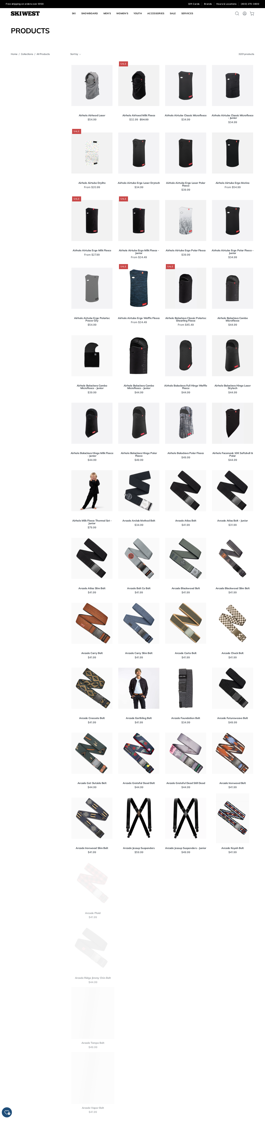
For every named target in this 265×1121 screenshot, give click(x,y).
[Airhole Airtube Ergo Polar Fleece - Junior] (232, 220)
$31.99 (232, 525)
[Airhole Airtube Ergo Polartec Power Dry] (92, 288)
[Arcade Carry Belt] (92, 623)
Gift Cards (194, 4)
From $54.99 (233, 187)
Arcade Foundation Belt (185, 718)
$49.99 (138, 460)
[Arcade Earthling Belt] (138, 688)
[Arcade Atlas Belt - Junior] (232, 491)
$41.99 (186, 525)
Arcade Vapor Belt (92, 1108)
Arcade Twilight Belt (232, 1043)
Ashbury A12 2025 (185, 1108)
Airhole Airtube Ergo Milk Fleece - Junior (139, 251)
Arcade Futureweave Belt (232, 718)
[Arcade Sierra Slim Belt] (232, 948)
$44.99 (232, 325)
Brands (208, 4)
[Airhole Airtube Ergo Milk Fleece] (92, 220)
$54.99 (92, 119)
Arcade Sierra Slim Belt (232, 978)
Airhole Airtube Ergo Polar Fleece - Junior (232, 251)
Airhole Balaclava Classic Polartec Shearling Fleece (185, 319)
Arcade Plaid (92, 913)
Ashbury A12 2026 (232, 1108)
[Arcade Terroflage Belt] (138, 1013)
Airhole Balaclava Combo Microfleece (232, 319)
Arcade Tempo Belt (92, 1043)
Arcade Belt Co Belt (138, 588)
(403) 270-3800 (250, 4)
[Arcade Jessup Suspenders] (138, 818)
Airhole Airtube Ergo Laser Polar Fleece (185, 184)
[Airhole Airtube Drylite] (92, 153)
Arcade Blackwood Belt (186, 588)
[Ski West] (25, 13)
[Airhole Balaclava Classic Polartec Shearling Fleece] (185, 288)
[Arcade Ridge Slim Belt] (138, 948)
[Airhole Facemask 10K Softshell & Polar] (232, 423)
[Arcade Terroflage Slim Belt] (185, 1013)
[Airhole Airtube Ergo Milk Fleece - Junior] (138, 220)
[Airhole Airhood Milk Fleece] (138, 85)
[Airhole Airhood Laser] (92, 85)
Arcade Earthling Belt (139, 718)
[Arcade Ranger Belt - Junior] (185, 883)
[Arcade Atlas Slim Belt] (92, 558)
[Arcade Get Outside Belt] (92, 753)
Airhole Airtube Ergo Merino (232, 183)
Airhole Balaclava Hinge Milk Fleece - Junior (92, 454)
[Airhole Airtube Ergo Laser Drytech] (138, 153)
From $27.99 (92, 254)
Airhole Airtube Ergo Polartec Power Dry (92, 319)
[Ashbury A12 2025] (185, 1078)
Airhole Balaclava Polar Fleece (185, 453)
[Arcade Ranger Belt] (138, 883)
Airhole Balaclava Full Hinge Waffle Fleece (185, 387)
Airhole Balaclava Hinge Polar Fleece (139, 454)
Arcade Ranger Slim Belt (232, 913)
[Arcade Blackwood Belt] (185, 558)
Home (14, 54)
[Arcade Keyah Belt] (232, 818)
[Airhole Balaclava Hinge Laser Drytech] (232, 356)
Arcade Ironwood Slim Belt (92, 848)
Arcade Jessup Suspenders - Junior (185, 848)
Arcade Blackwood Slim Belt (233, 588)
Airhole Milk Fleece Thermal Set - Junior (92, 522)
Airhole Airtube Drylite (92, 183)
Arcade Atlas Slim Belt (91, 588)
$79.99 (92, 527)
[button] (187, 13)
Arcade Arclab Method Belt (138, 520)
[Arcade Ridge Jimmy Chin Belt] (92, 948)
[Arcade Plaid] (92, 883)
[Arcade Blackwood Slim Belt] (232, 558)
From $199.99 (185, 1112)
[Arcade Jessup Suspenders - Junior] (185, 818)
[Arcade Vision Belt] (138, 1078)
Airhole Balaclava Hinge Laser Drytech (233, 387)
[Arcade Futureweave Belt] (232, 688)
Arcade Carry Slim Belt (138, 653)
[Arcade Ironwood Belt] (232, 753)
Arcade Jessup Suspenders (138, 848)
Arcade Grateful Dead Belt (139, 783)
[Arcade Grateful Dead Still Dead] (185, 753)
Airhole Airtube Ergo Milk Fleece (92, 250)
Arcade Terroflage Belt (138, 1043)
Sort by (74, 54)
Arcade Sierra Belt (186, 978)
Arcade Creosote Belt (92, 718)
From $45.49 (186, 325)
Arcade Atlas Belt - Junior (232, 520)
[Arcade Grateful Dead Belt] (138, 753)
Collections (27, 54)
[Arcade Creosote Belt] (92, 688)
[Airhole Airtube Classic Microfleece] (185, 85)
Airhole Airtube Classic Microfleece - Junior (232, 116)
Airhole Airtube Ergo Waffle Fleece (139, 318)
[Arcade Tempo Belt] (92, 1013)
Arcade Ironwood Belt (232, 783)
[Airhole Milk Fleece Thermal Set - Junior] (92, 491)
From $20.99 (92, 187)
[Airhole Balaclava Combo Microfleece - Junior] (92, 356)
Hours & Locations (226, 4)
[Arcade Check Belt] (232, 623)
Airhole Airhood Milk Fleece (138, 115)
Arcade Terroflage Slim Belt (185, 1043)
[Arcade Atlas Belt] (185, 491)
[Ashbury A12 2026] (232, 1078)
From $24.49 (139, 257)
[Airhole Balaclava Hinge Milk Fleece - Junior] (92, 423)
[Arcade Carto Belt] (185, 623)
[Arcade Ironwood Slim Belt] (92, 818)
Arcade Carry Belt (92, 653)
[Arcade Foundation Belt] (185, 688)
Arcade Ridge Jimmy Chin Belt (92, 978)
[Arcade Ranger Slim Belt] (232, 883)
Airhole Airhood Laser (92, 115)
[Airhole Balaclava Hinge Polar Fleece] (138, 423)
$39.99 (185, 189)
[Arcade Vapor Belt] (92, 1078)
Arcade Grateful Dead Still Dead (185, 783)
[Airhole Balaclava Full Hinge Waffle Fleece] (185, 356)
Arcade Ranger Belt (139, 913)
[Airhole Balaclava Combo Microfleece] (232, 288)
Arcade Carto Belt (185, 653)
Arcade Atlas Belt (185, 520)
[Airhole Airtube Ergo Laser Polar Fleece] (185, 153)
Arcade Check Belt (233, 653)
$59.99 (138, 852)
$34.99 (185, 119)
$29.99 (185, 917)
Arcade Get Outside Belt (92, 783)
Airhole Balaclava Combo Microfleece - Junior (92, 387)
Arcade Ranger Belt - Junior (185, 913)
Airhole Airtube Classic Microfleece (185, 115)
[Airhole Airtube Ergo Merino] (232, 153)
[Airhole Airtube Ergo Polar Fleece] (185, 220)
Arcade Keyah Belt (232, 848)
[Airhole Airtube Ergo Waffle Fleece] (138, 288)
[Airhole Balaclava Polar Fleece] (185, 423)
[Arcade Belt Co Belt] (138, 558)
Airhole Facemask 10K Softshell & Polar (232, 454)
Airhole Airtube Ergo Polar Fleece (186, 250)
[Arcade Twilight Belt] (232, 1013)
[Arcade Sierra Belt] (185, 948)
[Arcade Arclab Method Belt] (138, 491)
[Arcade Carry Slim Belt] (138, 623)
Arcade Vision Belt (139, 1108)
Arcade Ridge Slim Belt (139, 978)
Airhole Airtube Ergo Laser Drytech (139, 183)
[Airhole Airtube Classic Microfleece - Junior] (232, 85)
